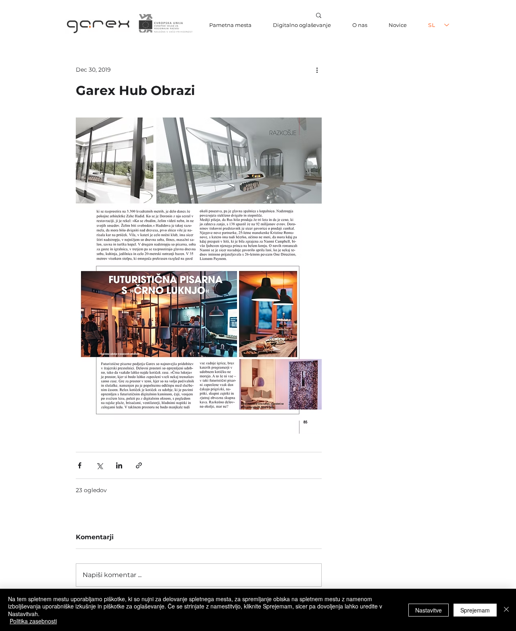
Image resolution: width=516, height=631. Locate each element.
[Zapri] (506, 610)
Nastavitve (428, 610)
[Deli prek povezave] (139, 465)
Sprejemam (475, 610)
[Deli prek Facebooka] (79, 465)
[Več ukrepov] (317, 69)
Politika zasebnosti (33, 621)
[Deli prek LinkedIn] (119, 465)
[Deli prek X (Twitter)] (99, 465)
